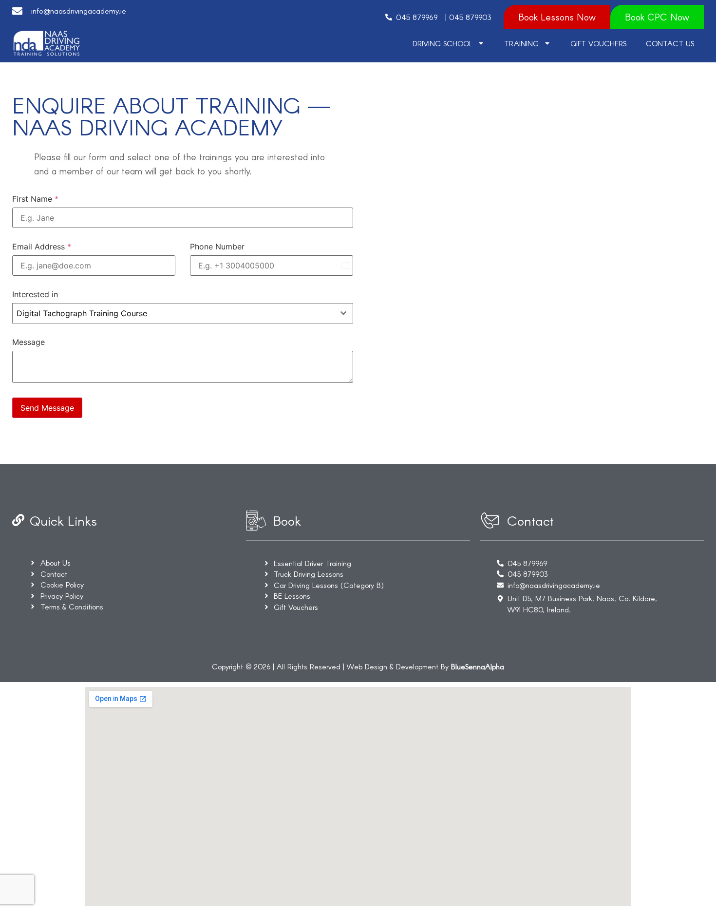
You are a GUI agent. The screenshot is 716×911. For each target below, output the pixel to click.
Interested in (35, 294)
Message (28, 342)
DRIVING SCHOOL (442, 43)
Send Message (47, 408)
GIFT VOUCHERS (598, 43)
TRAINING (521, 43)
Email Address (41, 246)
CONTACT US (670, 43)
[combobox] (182, 313)
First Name (35, 199)
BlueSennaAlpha (477, 666)
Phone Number (217, 246)
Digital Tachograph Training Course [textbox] (82, 313)
